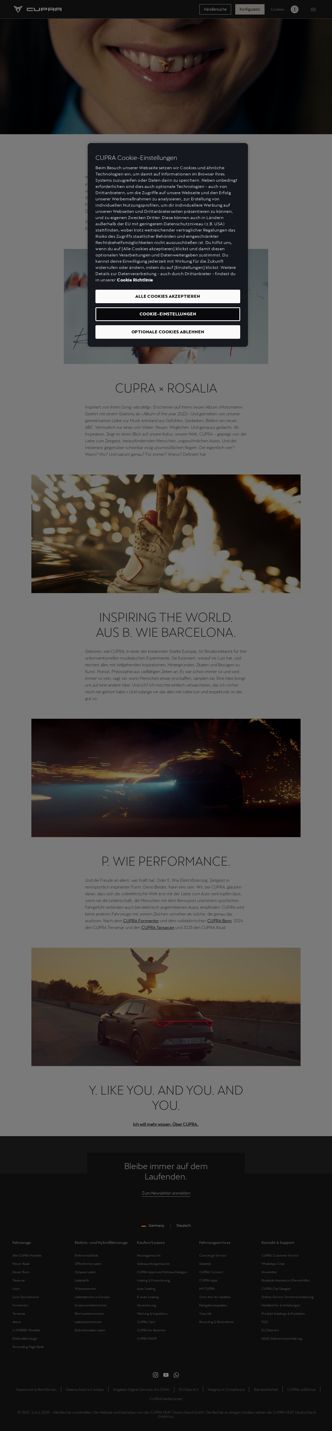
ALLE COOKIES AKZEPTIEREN (167, 296)
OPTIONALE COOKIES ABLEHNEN (168, 331)
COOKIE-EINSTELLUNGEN (168, 313)
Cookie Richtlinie (135, 279)
